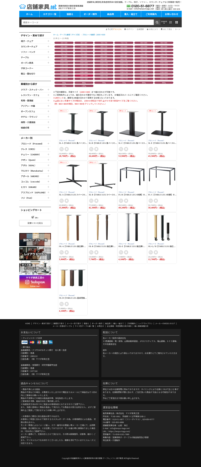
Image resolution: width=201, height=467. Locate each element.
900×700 (124, 59)
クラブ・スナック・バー (32, 89)
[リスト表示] (171, 22)
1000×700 (104, 63)
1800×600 (84, 79)
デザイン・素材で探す (42, 323)
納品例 (110, 14)
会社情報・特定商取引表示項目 (119, 326)
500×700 (83, 46)
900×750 (144, 59)
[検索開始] (157, 22)
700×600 (164, 50)
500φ (64, 83)
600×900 (124, 50)
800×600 (124, 56)
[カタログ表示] (177, 22)
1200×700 (104, 66)
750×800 (64, 56)
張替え (70, 14)
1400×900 (164, 69)
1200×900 (164, 66)
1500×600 (84, 72)
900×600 (103, 59)
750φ (124, 83)
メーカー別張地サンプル (63, 326)
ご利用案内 (151, 14)
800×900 (64, 59)
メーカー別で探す (74, 323)
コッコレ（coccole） (31, 181)
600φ (84, 83)
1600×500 (64, 76)
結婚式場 (25, 127)
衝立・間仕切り (28, 73)
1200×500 (64, 66)
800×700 (144, 56)
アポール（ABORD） (30, 176)
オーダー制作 (90, 14)
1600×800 (144, 76)
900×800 (164, 59)
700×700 (103, 43)
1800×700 (104, 79)
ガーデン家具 (27, 62)
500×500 (64, 43)
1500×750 (124, 72)
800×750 (164, 56)
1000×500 (64, 63)
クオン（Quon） (29, 159)
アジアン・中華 (28, 105)
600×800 (103, 50)
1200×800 (144, 66)
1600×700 (104, 76)
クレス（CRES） (28, 148)
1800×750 (124, 79)
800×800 (144, 43)
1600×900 (164, 76)
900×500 (83, 59)
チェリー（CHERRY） (31, 154)
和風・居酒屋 (27, 100)
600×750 (83, 50)
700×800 (83, 53)
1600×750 (124, 76)
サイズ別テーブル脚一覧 (85, 326)
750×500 (124, 53)
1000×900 (164, 63)
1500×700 (104, 72)
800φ (144, 83)
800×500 (103, 56)
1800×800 (144, 79)
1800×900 (164, 79)
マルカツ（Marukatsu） (32, 170)
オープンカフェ (28, 111)
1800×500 (64, 79)
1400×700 (104, 69)
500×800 (124, 46)
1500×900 (164, 72)
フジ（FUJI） (27, 197)
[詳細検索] (164, 22)
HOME (28, 323)
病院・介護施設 (28, 122)
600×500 (164, 46)
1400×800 (144, 69)
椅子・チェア (27, 41)
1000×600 (84, 63)
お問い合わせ (171, 14)
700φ (104, 83)
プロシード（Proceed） (32, 143)
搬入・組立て (131, 14)
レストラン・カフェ (30, 95)
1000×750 (124, 63)
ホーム (29, 14)
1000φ (64, 86)
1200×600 (84, 66)
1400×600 (84, 69)
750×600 (144, 53)
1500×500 (64, 72)
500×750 (103, 46)
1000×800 (144, 63)
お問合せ (100, 326)
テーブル (25, 57)
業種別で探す (58, 323)
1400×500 (64, 69)
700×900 (103, 53)
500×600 (64, 46)
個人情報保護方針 (141, 326)
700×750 (64, 53)
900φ (164, 83)
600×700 (64, 50)
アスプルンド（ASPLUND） (34, 192)
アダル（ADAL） (28, 165)
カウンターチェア (29, 46)
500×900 (144, 46)
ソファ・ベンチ (28, 51)
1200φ (84, 86)
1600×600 (84, 76)
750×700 (164, 53)
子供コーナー (27, 68)
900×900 (164, 43)
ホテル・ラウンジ (29, 116)
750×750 (124, 43)
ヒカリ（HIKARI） (29, 186)
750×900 (83, 56)
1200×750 (124, 66)
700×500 (144, 50)
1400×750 (124, 69)
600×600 (83, 43)
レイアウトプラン (145, 323)
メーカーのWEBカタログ (165, 323)
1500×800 (144, 72)
